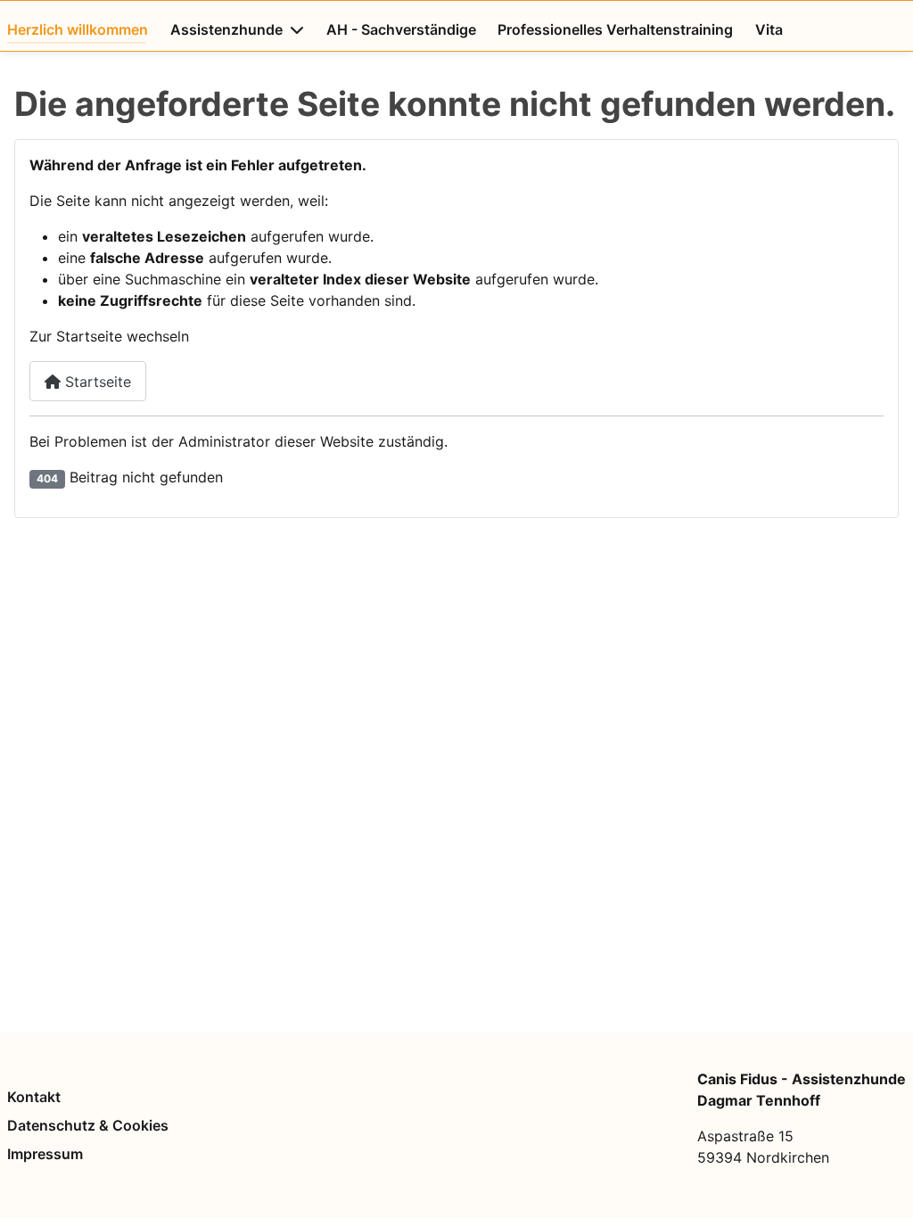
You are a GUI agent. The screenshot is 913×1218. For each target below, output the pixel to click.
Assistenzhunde (226, 29)
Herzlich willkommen (77, 29)
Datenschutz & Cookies (88, 1125)
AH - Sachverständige (401, 29)
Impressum (45, 1154)
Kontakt (34, 1097)
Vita (769, 29)
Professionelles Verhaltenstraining (615, 29)
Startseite (96, 382)
